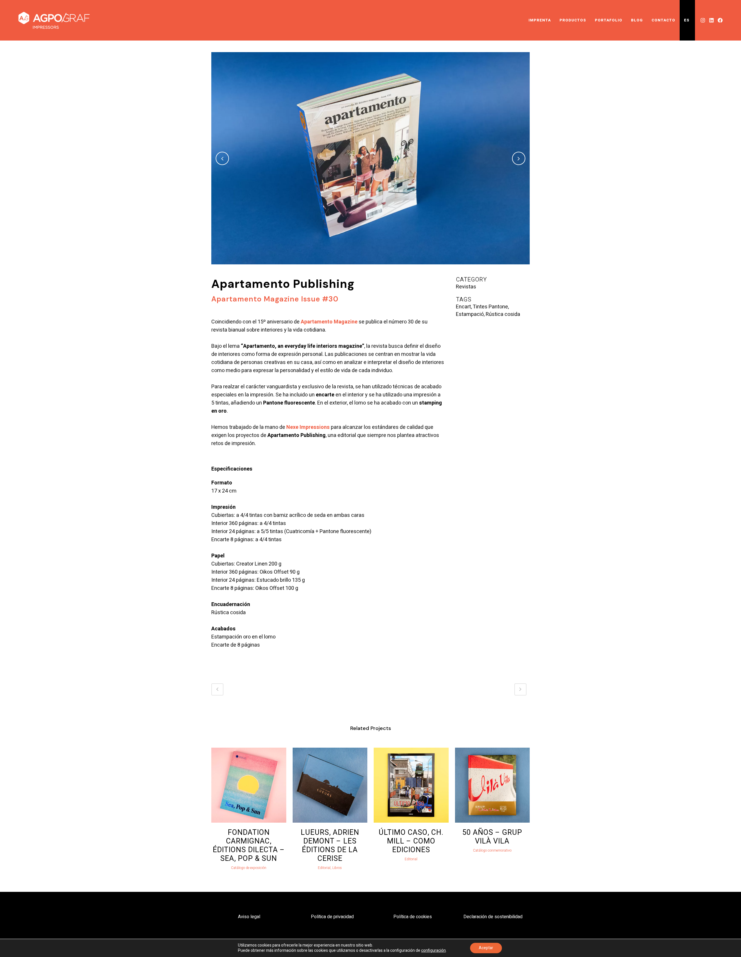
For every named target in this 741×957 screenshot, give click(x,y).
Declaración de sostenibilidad (492, 916)
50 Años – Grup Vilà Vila (492, 837)
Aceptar (486, 948)
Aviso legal (249, 916)
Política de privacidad (332, 916)
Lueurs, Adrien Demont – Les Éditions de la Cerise (330, 845)
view (249, 784)
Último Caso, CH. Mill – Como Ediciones (411, 841)
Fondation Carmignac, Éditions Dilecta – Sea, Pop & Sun (249, 845)
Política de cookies (412, 916)
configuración (433, 950)
